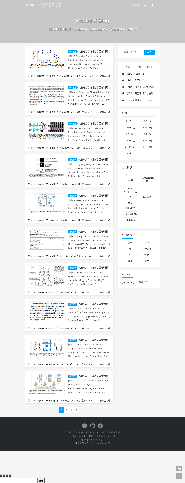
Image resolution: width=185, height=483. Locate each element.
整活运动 (147, 197)
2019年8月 (147, 140)
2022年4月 (130, 121)
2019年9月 (130, 140)
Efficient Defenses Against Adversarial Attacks (140, 100)
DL (130, 249)
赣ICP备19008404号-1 (92, 439)
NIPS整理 (72, 52)
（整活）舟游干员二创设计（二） (140, 86)
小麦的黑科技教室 (147, 180)
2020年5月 (130, 134)
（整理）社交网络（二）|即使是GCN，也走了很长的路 (140, 73)
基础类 (131, 180)
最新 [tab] (127, 67)
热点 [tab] (138, 67)
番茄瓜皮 (143, 282)
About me (151, 5)
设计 (130, 261)
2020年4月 (147, 134)
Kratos (82, 436)
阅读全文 (104, 76)
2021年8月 (147, 127)
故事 (130, 188)
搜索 (149, 52)
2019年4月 (147, 147)
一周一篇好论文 (131, 214)
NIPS (130, 243)
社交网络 (147, 249)
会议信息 (131, 220)
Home (137, 5)
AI (130, 255)
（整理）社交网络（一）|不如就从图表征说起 (140, 80)
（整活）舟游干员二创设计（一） (140, 93)
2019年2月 (130, 153)
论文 (130, 203)
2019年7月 (130, 147)
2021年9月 (130, 127)
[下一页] (76, 410)
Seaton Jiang (107, 436)
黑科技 (147, 255)
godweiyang (128, 282)
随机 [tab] (149, 67)
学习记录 (130, 175)
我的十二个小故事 (131, 194)
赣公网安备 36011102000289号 (94, 443)
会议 (147, 243)
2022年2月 (147, 121)
